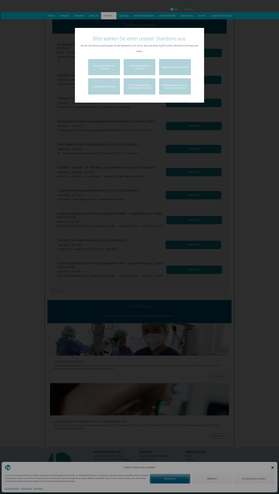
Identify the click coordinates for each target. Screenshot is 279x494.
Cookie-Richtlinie (12, 488)
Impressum (38, 488)
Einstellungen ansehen (254, 478)
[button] (272, 467)
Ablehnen (212, 478)
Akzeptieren (170, 478)
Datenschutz (26, 488)
